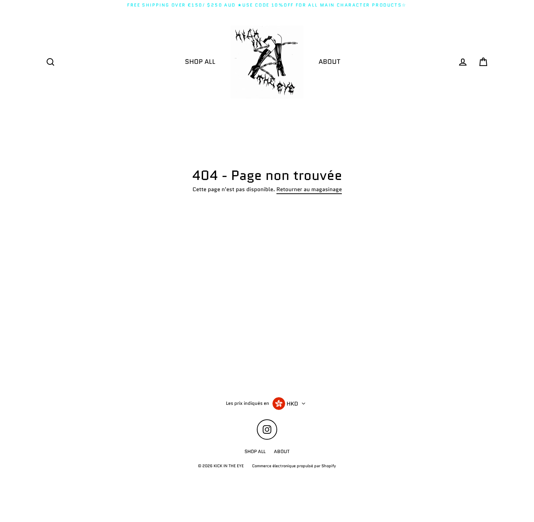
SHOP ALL (200, 61)
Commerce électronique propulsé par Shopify (294, 466)
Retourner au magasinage (309, 189)
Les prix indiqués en (247, 403)
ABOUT (329, 61)
